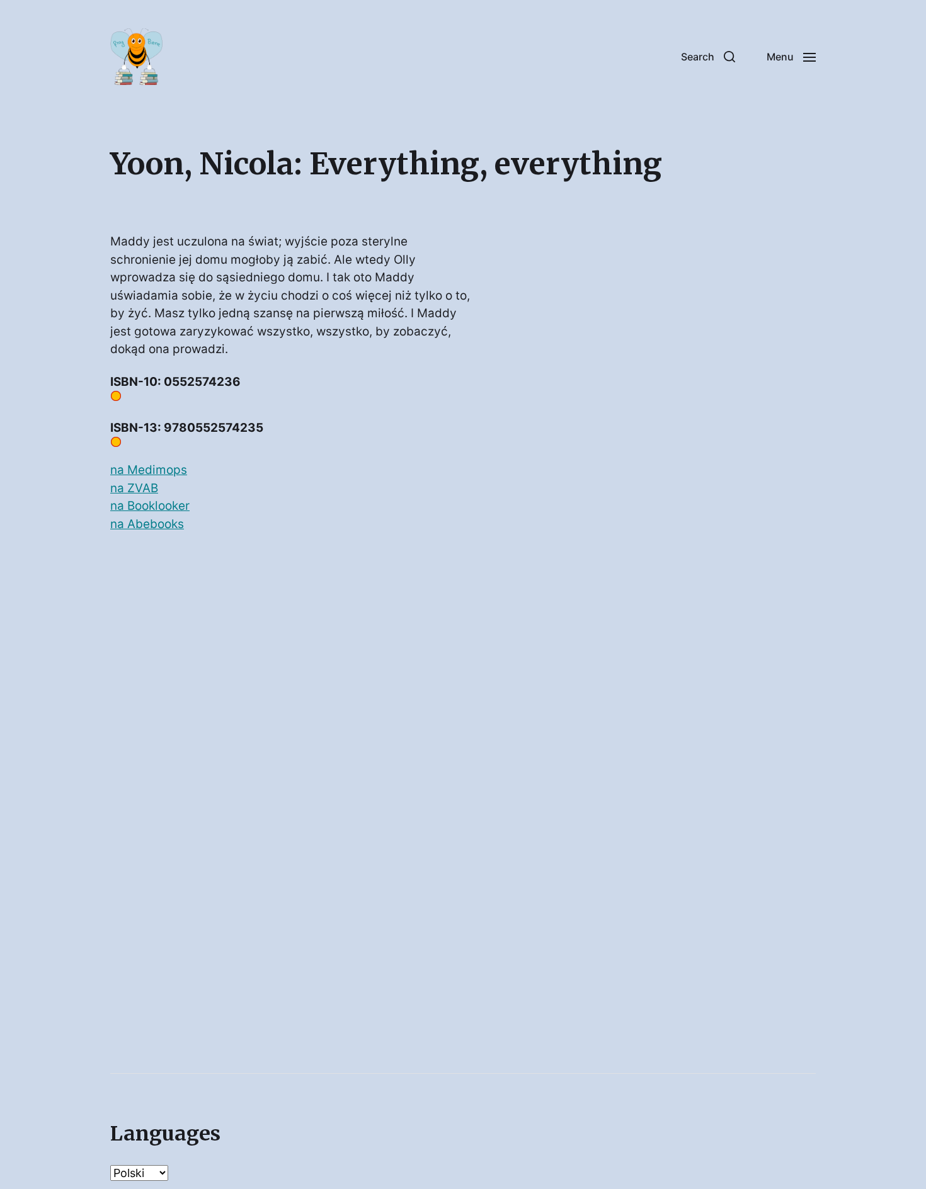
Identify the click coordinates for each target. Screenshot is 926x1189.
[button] (708, 56)
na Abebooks (147, 524)
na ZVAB (134, 488)
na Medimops (148, 470)
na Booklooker (150, 506)
